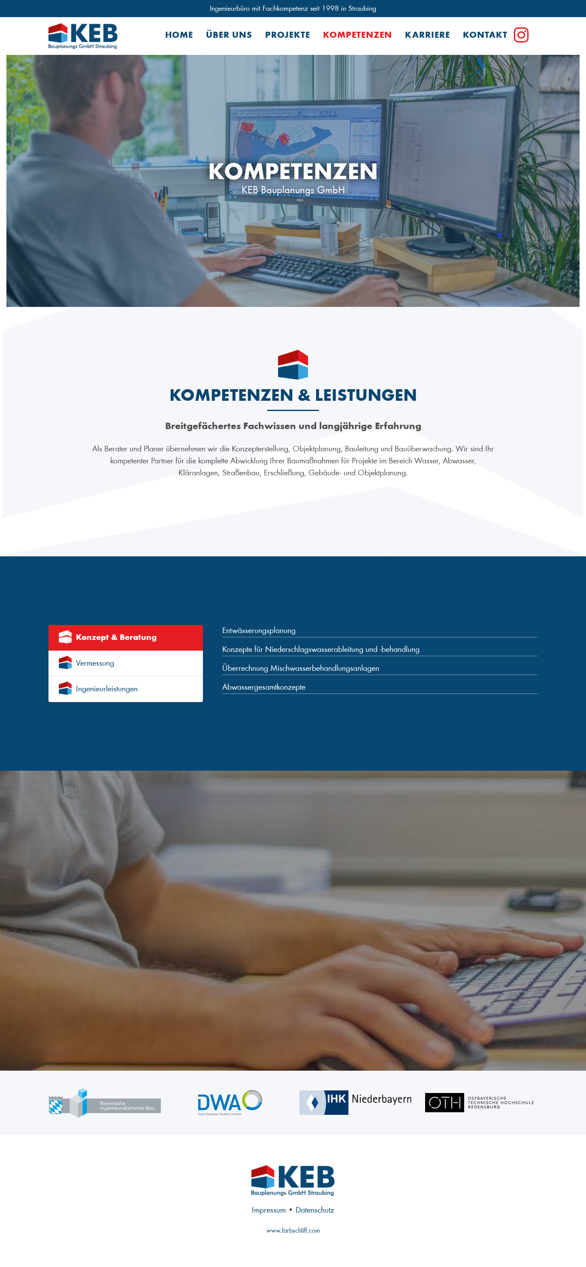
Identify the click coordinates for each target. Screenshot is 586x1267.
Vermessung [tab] (95, 663)
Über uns (229, 35)
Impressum (269, 1210)
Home (179, 35)
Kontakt (485, 35)
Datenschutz (315, 1210)
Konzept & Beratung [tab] (116, 638)
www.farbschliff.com (293, 1231)
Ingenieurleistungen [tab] (107, 689)
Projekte (287, 35)
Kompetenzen (357, 35)
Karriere (427, 35)
